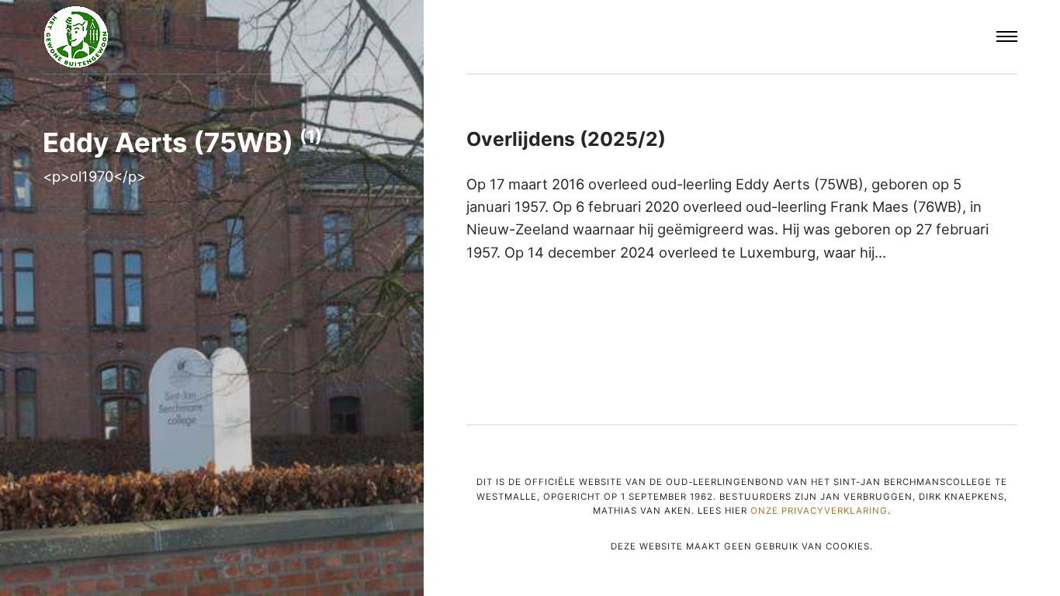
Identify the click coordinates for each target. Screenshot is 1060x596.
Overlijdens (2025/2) (566, 139)
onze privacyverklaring (819, 510)
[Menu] (1007, 37)
